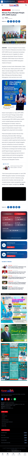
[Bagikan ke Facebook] (8, 21)
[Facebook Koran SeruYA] (2, 399)
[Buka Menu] (2, 5)
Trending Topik (4, 440)
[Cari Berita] (26, 5)
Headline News (6, 10)
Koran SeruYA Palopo (5, 437)
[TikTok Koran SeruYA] (11, 399)
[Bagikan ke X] (11, 21)
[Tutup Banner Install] (26, 1)
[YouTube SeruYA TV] (5, 399)
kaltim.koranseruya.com (12, 252)
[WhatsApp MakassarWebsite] (20, 451)
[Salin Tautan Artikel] (19, 21)
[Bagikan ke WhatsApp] (14, 21)
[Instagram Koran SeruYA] (8, 399)
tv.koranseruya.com (11, 242)
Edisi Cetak (3, 435)
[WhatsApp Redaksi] (15, 399)
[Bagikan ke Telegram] (16, 21)
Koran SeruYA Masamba (5, 442)
